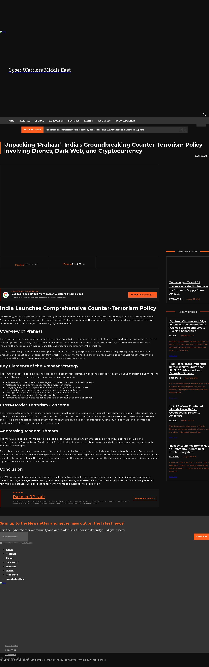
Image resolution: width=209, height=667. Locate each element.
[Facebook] (108, 264)
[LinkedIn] (155, 75)
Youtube (10, 654)
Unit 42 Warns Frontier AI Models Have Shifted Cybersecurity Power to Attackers (186, 411)
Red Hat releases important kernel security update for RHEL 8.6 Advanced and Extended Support (95, 130)
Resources (175, 378)
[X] (119, 264)
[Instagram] (149, 75)
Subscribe (201, 537)
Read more (173, 356)
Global (173, 335)
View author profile (145, 498)
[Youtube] (1, 654)
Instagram (11, 645)
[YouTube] (160, 75)
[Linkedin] (151, 264)
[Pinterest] (129, 264)
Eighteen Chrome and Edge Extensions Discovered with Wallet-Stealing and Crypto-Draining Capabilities (187, 326)
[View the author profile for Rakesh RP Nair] (6, 498)
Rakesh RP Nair (78, 264)
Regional (174, 457)
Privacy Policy (27, 543)
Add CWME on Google (143, 295)
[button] (104, 114)
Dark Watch (202, 156)
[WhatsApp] (140, 264)
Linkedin (10, 650)
